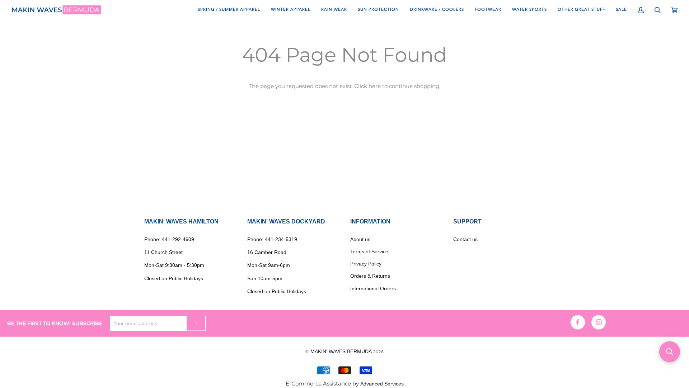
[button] (669, 351)
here (375, 86)
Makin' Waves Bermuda (341, 351)
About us (360, 239)
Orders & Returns (370, 276)
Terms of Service (369, 251)
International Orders (373, 288)
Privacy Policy (365, 264)
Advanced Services (382, 384)
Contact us (465, 239)
